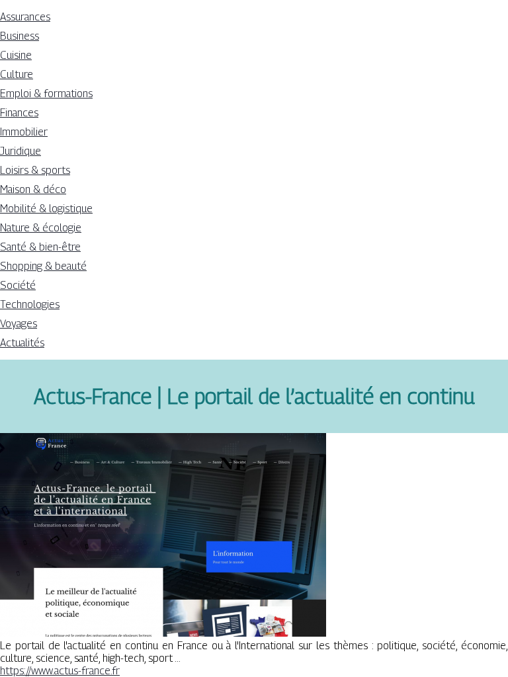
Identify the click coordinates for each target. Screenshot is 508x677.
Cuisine (16, 55)
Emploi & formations (46, 93)
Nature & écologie (40, 227)
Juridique (20, 151)
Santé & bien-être (40, 247)
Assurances (25, 17)
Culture (16, 74)
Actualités (22, 343)
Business (19, 36)
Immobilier (24, 132)
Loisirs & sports (35, 170)
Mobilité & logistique (46, 208)
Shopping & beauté (43, 266)
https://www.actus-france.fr (60, 670)
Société (18, 285)
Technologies (30, 304)
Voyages (18, 323)
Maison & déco (33, 189)
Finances (19, 112)
